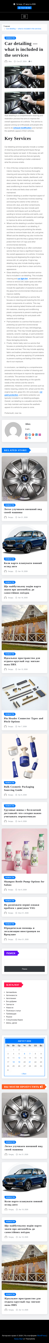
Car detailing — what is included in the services (23, 28)
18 (14, 1062)
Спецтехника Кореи (14, 1019)
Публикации (11, 1013)
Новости (9, 1007)
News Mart (18, 1338)
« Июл (23, 1073)
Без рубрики (11, 1001)
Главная (7, 26)
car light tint (23, 278)
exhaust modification (22, 127)
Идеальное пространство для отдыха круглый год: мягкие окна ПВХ (22, 661)
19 (19, 1062)
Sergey (10, 517)
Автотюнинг (11, 998)
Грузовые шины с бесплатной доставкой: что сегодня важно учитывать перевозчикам (22, 813)
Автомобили (11, 992)
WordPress (41, 1335)
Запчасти (10, 1004)
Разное (9, 1016)
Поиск (10, 953)
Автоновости (11, 995)
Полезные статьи (13, 1010)
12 (19, 1057)
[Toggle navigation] (24, 16)
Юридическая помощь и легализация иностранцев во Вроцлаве (22, 931)
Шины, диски (11, 1022)
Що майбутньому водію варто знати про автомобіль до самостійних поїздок (22, 589)
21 (30, 1062)
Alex (10, 61)
